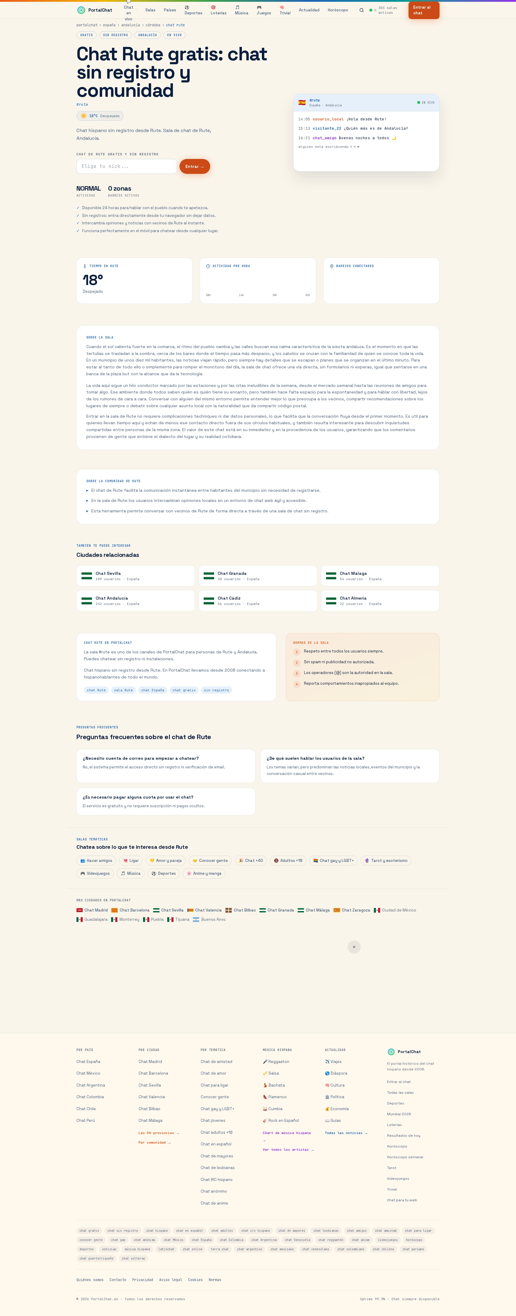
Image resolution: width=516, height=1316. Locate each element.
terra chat (220, 1249)
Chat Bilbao (245, 910)
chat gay (118, 1240)
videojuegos (388, 1240)
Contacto (118, 1279)
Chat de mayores (217, 1156)
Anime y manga (204, 873)
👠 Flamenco (275, 1096)
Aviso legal (170, 1279)
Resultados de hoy (403, 1135)
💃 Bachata (274, 1085)
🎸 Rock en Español (281, 1120)
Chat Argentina (90, 1085)
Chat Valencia (208, 910)
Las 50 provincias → (159, 1133)
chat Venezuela (297, 1240)
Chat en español (216, 1144)
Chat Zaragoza (356, 910)
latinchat (166, 1249)
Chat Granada (281, 910)
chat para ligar (418, 1231)
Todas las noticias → (346, 1133)
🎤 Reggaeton (276, 1061)
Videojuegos (95, 873)
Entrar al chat (422, 10)
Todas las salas (400, 1092)
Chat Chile (86, 1108)
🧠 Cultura (335, 1085)
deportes (86, 1249)
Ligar (131, 860)
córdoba (153, 25)
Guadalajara (96, 919)
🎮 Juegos (264, 10)
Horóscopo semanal (405, 1157)
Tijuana (182, 919)
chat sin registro (123, 1231)
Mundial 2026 (399, 1114)
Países (170, 10)
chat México (173, 1240)
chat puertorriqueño (96, 1258)
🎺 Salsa (271, 1073)
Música (131, 873)
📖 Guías (333, 1120)
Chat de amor (213, 1073)
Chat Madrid (96, 910)
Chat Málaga (318, 910)
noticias (109, 1249)
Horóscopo (338, 10)
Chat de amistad (216, 1061)
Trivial (392, 1189)
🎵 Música (241, 10)
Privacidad (142, 1279)
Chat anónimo (214, 1191)
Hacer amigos (96, 860)
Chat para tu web (402, 1200)
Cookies (195, 1279)
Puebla (157, 919)
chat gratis (89, 1231)
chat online (192, 1249)
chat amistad (386, 1231)
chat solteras (133, 1258)
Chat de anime (214, 1203)
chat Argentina (264, 1240)
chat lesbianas (326, 1231)
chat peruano (413, 1249)
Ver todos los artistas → (288, 1150)
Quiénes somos (90, 1279)
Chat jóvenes (213, 1120)
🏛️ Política (334, 1096)
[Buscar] (362, 10)
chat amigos (357, 1231)
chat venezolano (315, 1249)
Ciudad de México (399, 910)
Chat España (88, 1061)
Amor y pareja (166, 860)
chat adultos (222, 1231)
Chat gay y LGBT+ (333, 860)
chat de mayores (291, 1231)
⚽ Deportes (193, 10)
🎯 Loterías (219, 10)
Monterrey (129, 919)
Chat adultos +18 (217, 1132)
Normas (215, 1279)
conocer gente (91, 1240)
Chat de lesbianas (218, 1167)
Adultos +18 (288, 860)
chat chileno (383, 1249)
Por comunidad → (155, 1142)
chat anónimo (144, 1240)
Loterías (394, 1124)
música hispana (137, 1249)
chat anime (361, 1240)
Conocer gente (210, 860)
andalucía (130, 25)
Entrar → (194, 166)
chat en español (189, 1231)
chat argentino (249, 1249)
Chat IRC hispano (217, 1179)
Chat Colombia (90, 1096)
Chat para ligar (214, 1085)
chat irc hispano (255, 1231)
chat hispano (157, 1231)
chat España (201, 1240)
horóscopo (414, 1240)
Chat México (88, 1073)
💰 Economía (337, 1108)
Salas (150, 10)
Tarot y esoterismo (386, 860)
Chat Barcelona (134, 910)
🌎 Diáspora (336, 1073)
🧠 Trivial (285, 10)
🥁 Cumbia (272, 1108)
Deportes (163, 873)
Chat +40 (251, 860)
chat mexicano (282, 1249)
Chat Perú (85, 1120)
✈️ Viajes (333, 1061)
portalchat (86, 25)
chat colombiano (350, 1249)
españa (109, 25)
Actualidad (309, 10)
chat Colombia (231, 1240)
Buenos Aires (213, 919)
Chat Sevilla (172, 910)
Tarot (391, 1167)
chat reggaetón (330, 1240)
